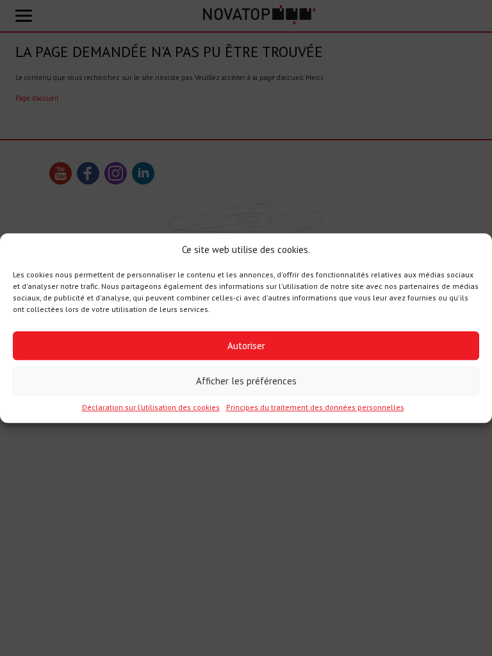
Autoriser (246, 346)
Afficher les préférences (246, 381)
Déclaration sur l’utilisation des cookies (151, 408)
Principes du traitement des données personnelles (315, 408)
